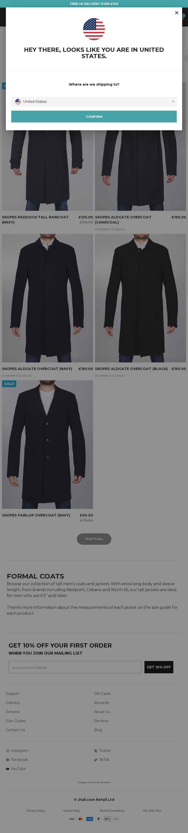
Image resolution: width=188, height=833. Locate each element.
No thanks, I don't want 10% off (124, 456)
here (144, 480)
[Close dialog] (178, 341)
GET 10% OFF (124, 440)
